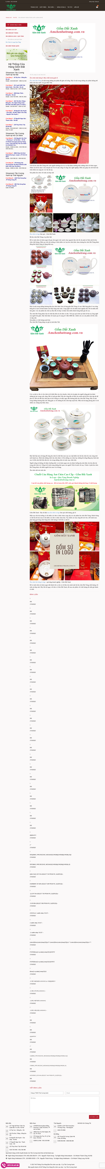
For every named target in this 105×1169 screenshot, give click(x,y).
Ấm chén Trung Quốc (12, 46)
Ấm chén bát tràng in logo (37, 582)
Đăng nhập (91, 1)
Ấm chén (51, 7)
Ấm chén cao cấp (11, 29)
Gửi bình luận (94, 1117)
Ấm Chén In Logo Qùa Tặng (15, 39)
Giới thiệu (43, 7)
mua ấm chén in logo (53, 512)
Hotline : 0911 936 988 (12, 1)
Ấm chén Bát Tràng (36, 80)
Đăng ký (97, 1)
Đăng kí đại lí (61, 7)
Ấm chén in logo (35, 234)
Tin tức (69, 7)
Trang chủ (34, 7)
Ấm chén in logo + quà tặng (15, 36)
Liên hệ (76, 7)
